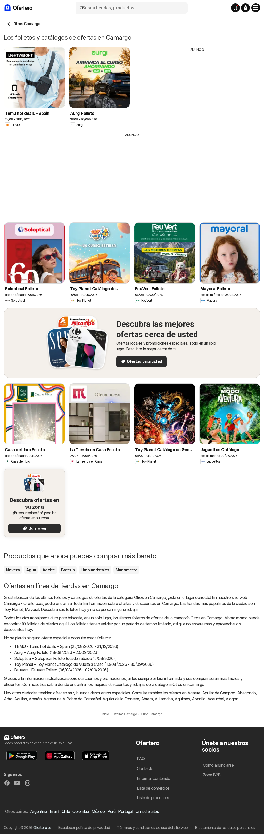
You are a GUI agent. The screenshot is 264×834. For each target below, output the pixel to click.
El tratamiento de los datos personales (225, 827)
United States (147, 811)
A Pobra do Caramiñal (81, 698)
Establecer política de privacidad (84, 827)
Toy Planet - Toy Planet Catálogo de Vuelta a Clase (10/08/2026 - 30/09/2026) (84, 664)
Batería (68, 569)
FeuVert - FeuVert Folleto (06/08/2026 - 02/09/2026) (61, 670)
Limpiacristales (95, 569)
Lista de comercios (153, 788)
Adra (8, 698)
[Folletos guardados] (235, 7)
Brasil (54, 811)
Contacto (145, 768)
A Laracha (164, 698)
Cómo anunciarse (218, 765)
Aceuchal (215, 698)
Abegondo (246, 692)
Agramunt (52, 698)
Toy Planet (13, 609)
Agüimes (182, 698)
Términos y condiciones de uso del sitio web (152, 827)
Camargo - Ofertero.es (23, 603)
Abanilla (198, 698)
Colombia (80, 811)
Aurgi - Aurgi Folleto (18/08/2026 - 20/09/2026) (56, 652)
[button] (245, 7)
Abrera (147, 698)
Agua (31, 569)
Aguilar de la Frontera (120, 698)
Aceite (48, 569)
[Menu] (255, 7)
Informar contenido (153, 778)
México (98, 811)
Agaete (193, 692)
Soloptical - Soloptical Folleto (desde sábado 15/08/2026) (64, 658)
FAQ (141, 758)
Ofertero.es (42, 827)
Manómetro (126, 569)
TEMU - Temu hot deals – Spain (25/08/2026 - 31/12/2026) (66, 646)
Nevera (13, 569)
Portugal (125, 811)
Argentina (38, 811)
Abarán (35, 698)
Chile (66, 811)
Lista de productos (153, 797)
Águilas (20, 698)
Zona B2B (212, 775)
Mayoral (32, 609)
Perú (111, 811)
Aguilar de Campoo (218, 692)
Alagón (232, 698)
